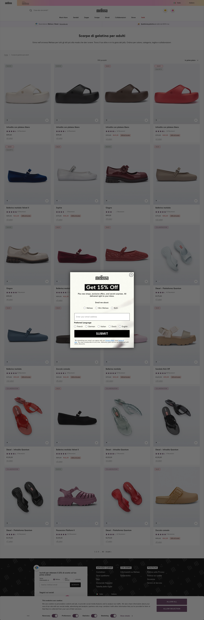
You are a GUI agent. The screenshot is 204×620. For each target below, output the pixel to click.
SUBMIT (102, 334)
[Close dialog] (131, 275)
